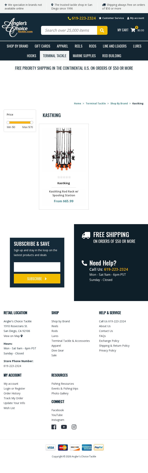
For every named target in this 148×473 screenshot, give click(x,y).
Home (77, 103)
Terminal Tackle (54, 55)
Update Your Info (14, 403)
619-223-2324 (84, 18)
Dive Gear (57, 350)
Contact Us (106, 331)
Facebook (57, 410)
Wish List (9, 408)
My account (137, 18)
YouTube (57, 415)
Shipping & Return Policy (114, 345)
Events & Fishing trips (64, 388)
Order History (12, 393)
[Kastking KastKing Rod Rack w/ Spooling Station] (64, 149)
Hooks (31, 55)
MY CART (123, 29)
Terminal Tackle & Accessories (70, 341)
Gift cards (42, 45)
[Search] (102, 30)
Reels (78, 45)
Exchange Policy (109, 341)
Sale (54, 355)
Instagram (57, 420)
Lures (137, 45)
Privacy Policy (107, 350)
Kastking (63, 183)
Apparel (62, 45)
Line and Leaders (115, 45)
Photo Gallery (59, 393)
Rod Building (111, 55)
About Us (105, 326)
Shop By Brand (17, 45)
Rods (92, 45)
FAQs (102, 336)
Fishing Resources (62, 383)
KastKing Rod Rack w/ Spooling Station (63, 193)
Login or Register (14, 388)
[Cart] (133, 30)
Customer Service (113, 18)
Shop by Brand (60, 321)
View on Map (12, 336)
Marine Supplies (84, 55)
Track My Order (13, 398)
